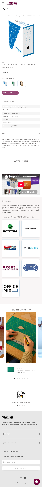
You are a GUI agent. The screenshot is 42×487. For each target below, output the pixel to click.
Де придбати (6, 212)
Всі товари (11, 16)
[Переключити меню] (3, 3)
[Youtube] (25, 478)
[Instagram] (21, 478)
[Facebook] (17, 478)
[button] (21, 9)
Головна (4, 16)
